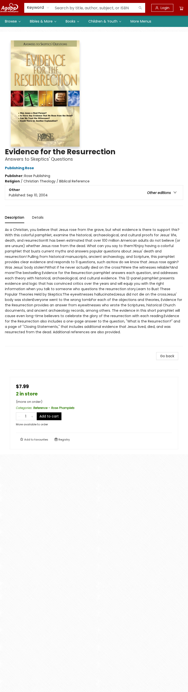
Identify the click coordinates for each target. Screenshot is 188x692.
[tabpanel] (94, 286)
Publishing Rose (19, 168)
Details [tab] (38, 217)
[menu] (94, 21)
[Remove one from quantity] (19, 416)
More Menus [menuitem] (140, 21)
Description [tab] (14, 217)
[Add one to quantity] (32, 416)
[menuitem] (12, 21)
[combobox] (38, 7)
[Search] (140, 8)
